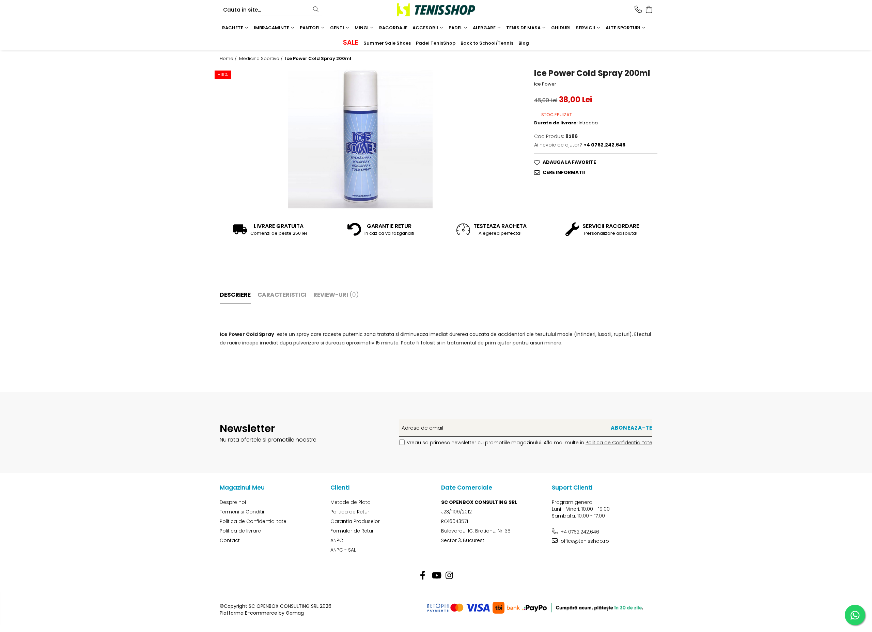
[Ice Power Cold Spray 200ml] (360, 139)
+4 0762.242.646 (579, 531)
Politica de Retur (349, 511)
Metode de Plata (350, 502)
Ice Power (545, 84)
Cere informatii (564, 172)
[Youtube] (436, 576)
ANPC (336, 540)
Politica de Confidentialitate (619, 442)
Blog (523, 43)
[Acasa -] (436, 9)
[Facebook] (423, 576)
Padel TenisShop (435, 43)
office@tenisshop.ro (584, 541)
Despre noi (233, 502)
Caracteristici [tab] (282, 295)
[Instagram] (449, 576)
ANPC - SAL (343, 549)
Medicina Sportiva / (261, 59)
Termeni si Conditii (242, 511)
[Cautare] (316, 9)
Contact (230, 540)
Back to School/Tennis (487, 43)
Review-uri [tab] (336, 295)
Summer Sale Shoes (387, 43)
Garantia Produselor (355, 521)
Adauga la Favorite (569, 162)
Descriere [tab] (235, 295)
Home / (229, 59)
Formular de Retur (352, 530)
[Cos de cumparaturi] (648, 10)
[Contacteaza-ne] (638, 10)
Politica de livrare (240, 530)
